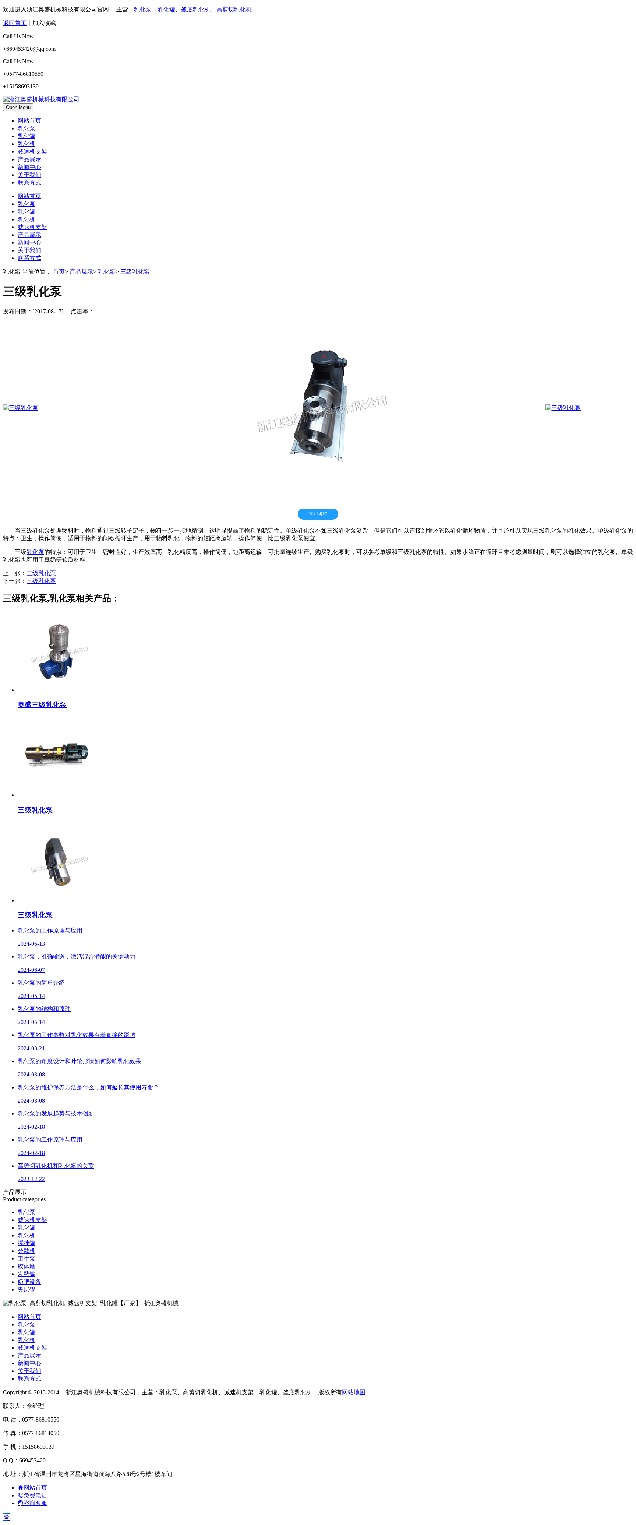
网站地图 (353, 1392)
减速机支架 (32, 151)
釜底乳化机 (196, 9)
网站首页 (29, 120)
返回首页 (14, 23)
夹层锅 (26, 1289)
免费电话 (35, 1495)
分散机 (26, 1251)
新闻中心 (29, 167)
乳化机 (26, 144)
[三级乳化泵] (20, 408)
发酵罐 (26, 1274)
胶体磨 (26, 1266)
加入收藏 (44, 23)
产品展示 (29, 159)
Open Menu (18, 107)
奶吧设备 (29, 1282)
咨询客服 (35, 1503)
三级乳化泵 (135, 271)
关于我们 (29, 175)
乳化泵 (143, 9)
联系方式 (29, 182)
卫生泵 (26, 1258)
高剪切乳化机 (234, 9)
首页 (59, 271)
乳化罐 (166, 9)
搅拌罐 (26, 1243)
